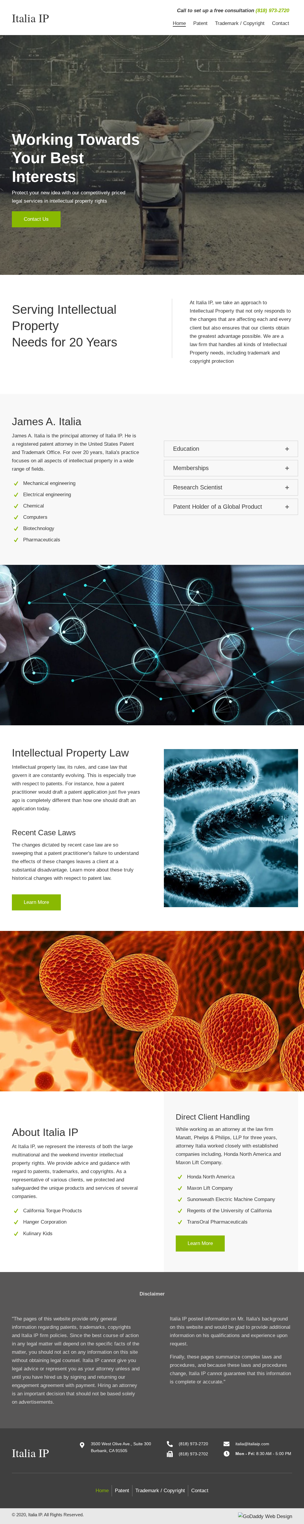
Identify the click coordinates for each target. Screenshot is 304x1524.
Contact (199, 1490)
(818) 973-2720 (272, 10)
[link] (179, 23)
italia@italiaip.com (252, 1443)
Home (102, 1490)
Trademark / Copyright (160, 1490)
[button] (36, 219)
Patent (122, 1490)
